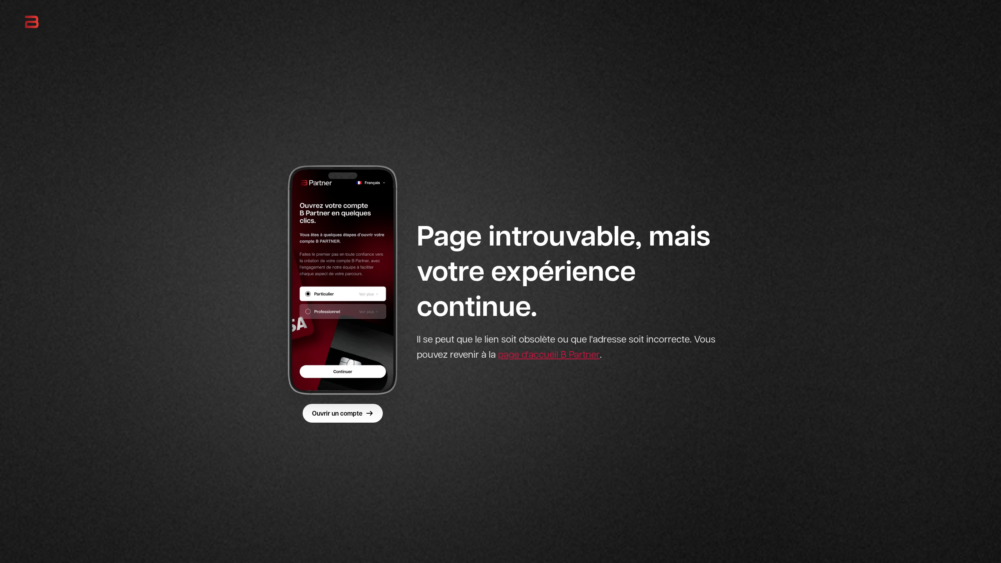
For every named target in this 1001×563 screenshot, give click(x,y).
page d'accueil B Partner (549, 354)
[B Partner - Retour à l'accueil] (32, 22)
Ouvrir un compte (337, 413)
